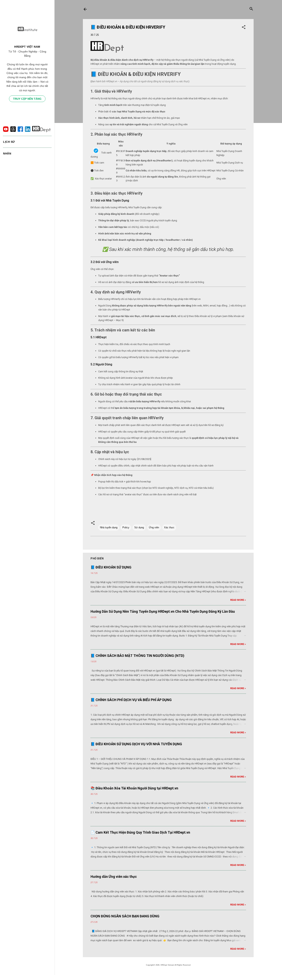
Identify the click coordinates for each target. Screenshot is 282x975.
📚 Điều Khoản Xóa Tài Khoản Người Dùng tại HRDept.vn (134, 788)
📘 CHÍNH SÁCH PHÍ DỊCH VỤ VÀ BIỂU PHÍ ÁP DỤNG (131, 700)
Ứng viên (154, 527)
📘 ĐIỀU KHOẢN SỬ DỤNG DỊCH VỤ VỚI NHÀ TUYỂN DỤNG (136, 744)
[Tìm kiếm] (251, 10)
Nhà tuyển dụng (108, 527)
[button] (243, 28)
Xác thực (169, 527)
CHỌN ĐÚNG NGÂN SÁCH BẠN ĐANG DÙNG (125, 916)
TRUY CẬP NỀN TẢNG (27, 98)
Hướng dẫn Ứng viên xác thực (114, 877)
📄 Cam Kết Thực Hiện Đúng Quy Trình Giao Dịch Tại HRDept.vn (140, 832)
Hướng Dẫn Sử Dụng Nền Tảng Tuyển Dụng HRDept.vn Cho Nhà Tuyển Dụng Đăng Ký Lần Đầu (163, 611)
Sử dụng (139, 527)
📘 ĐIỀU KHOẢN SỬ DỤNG (111, 567)
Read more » (238, 599)
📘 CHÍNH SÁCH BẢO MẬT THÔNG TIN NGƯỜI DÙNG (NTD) (137, 656)
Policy (125, 527)
